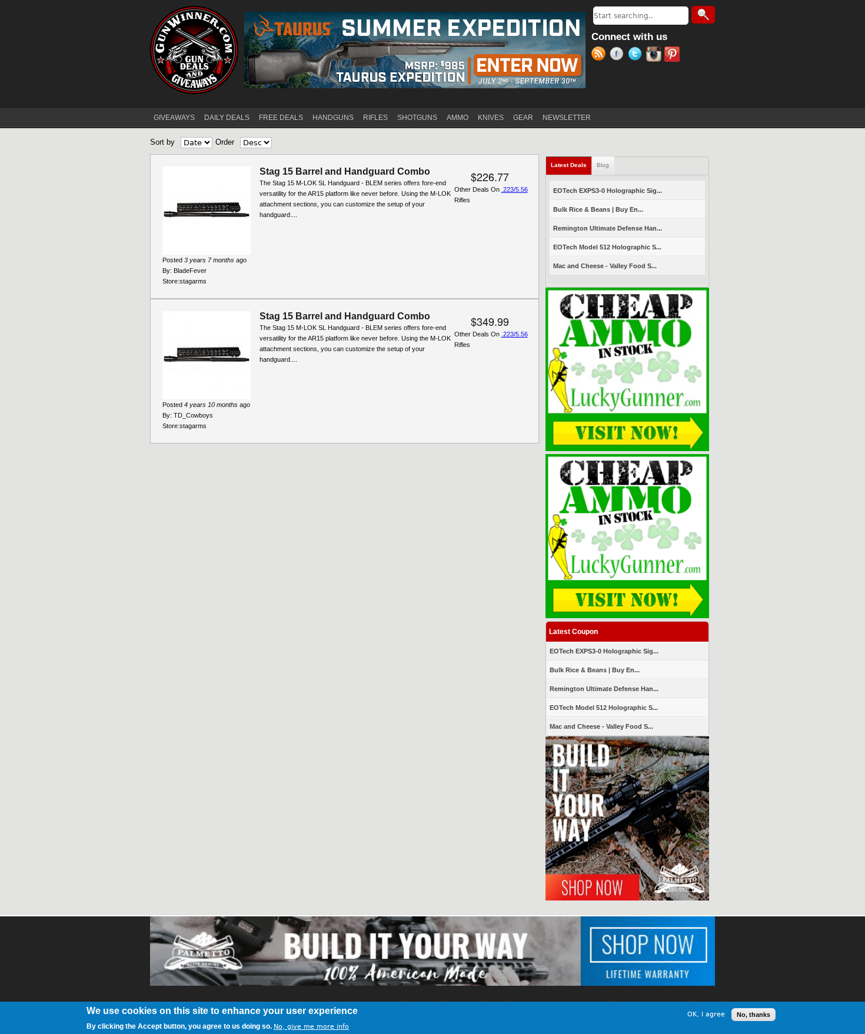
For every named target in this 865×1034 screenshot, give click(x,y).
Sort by (162, 142)
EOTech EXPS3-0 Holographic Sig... (607, 190)
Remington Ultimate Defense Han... (607, 228)
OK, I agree (706, 1014)
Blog (603, 165)
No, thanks (753, 1014)
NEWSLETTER (567, 118)
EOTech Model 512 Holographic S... (607, 247)
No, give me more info (311, 1026)
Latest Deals (571, 165)
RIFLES (375, 118)
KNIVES (491, 118)
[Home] (194, 50)
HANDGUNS (333, 118)
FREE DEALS (281, 118)
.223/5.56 (514, 189)
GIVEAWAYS (174, 118)
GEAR (523, 118)
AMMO (457, 118)
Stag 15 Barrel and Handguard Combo (345, 171)
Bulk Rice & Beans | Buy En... (598, 209)
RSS (600, 55)
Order (224, 142)
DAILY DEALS (226, 118)
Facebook (619, 55)
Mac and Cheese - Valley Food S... (605, 265)
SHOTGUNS (417, 118)
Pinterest (673, 55)
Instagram (655, 55)
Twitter (637, 55)
